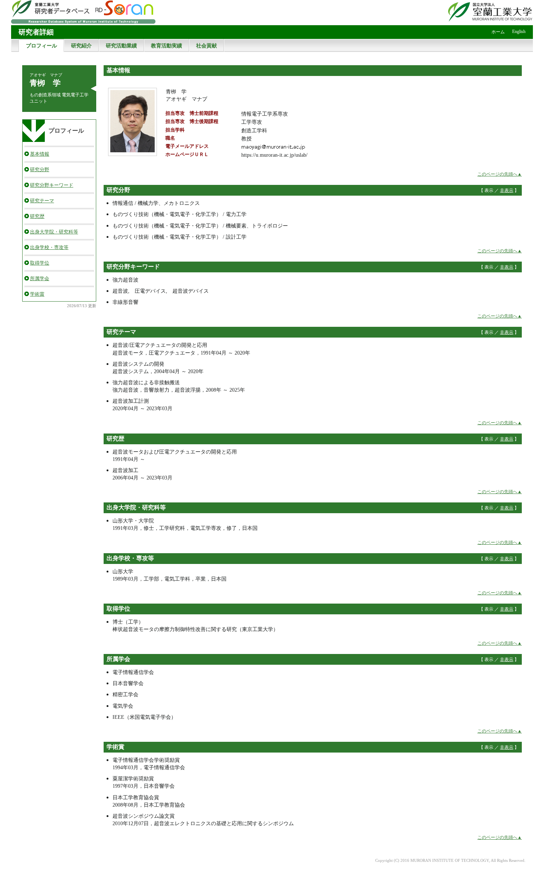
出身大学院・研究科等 (54, 232)
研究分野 (39, 169)
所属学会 (39, 278)
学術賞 (37, 294)
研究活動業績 (121, 46)
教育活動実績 (166, 46)
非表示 (506, 190)
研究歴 (37, 216)
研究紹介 (81, 46)
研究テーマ (42, 200)
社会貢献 (206, 46)
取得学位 (39, 263)
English (518, 31)
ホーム (498, 31)
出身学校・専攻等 (49, 247)
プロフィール (41, 46)
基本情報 (39, 154)
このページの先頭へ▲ (499, 174)
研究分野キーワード (51, 185)
